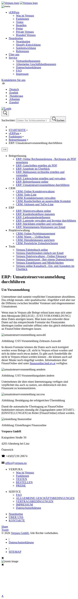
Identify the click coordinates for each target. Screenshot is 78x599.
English (13, 92)
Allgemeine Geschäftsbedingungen (36, 64)
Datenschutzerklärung (28, 67)
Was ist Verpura (25, 15)
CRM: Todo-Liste (26, 194)
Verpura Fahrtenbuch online (32, 249)
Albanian (14, 99)
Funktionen (22, 18)
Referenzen (22, 51)
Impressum (22, 73)
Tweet (5, 529)
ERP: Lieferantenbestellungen (33, 217)
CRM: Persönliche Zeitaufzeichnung (37, 243)
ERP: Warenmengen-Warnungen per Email (40, 227)
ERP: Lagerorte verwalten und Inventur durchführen (46, 220)
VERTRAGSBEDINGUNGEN (34, 501)
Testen (19, 22)
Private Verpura (25, 31)
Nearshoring (16, 38)
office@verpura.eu (16, 463)
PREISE (21, 485)
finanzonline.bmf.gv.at (42, 363)
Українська (16, 95)
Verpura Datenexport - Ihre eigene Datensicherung (45, 259)
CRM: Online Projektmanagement (35, 233)
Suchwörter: (8, 120)
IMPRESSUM (24, 504)
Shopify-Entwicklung (28, 44)
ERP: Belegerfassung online (32, 181)
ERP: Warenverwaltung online (33, 210)
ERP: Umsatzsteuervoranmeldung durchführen (42, 184)
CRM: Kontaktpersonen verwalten (36, 197)
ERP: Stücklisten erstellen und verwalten (39, 223)
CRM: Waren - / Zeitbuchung (33, 236)
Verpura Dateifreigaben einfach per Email (39, 253)
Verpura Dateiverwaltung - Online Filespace (41, 256)
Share (4, 526)
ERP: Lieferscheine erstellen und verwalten (40, 178)
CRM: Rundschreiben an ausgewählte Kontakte (43, 201)
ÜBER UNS (16, 517)
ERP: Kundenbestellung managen (35, 214)
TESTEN (21, 479)
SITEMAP (15, 551)
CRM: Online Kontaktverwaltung (35, 191)
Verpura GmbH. (20, 533)
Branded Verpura (26, 35)
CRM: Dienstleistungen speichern (35, 240)
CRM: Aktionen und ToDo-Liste (35, 204)
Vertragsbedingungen (28, 60)
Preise (19, 28)
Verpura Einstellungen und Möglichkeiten (40, 262)
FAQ (19, 70)
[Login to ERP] (6, 108)
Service (13, 57)
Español (14, 102)
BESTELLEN (24, 482)
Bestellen (21, 25)
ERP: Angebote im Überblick (33, 168)
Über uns (14, 54)
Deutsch (14, 89)
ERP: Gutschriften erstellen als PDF (36, 165)
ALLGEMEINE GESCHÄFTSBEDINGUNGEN (45, 498)
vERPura (14, 12)
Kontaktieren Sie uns (13, 80)
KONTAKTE (17, 520)
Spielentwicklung (26, 47)
